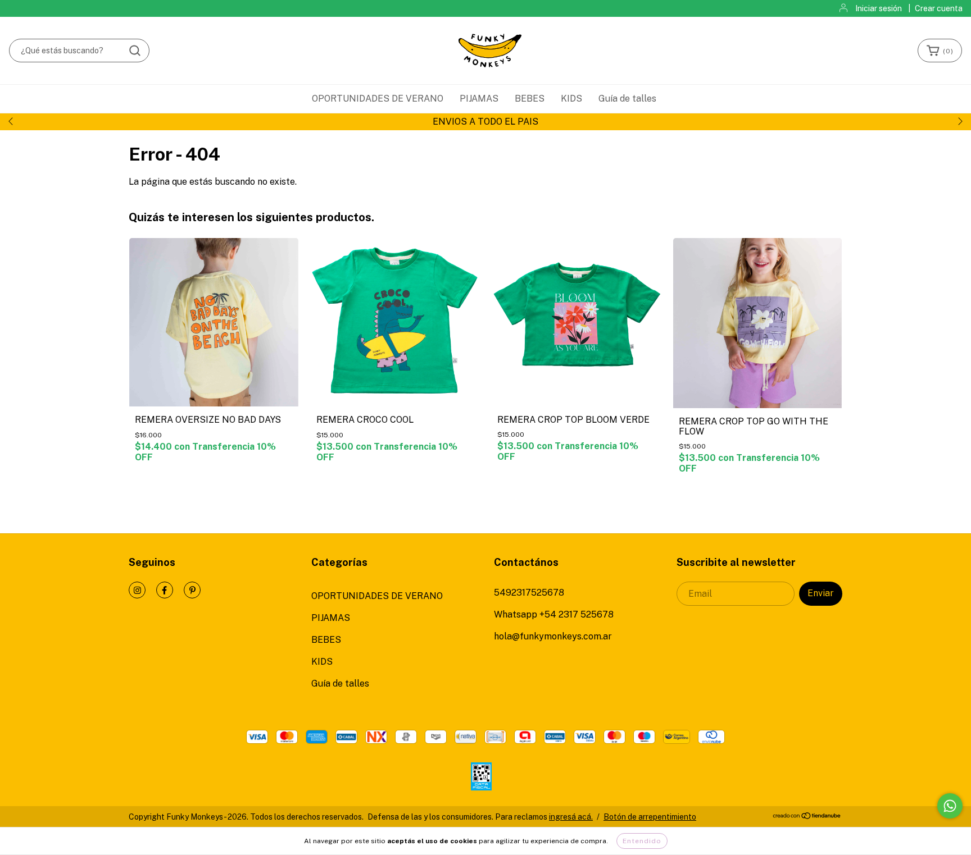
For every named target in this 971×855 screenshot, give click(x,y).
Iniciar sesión (878, 8)
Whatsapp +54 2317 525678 (554, 614)
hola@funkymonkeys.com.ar (553, 636)
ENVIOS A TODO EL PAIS (485, 121)
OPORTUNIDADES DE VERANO (377, 98)
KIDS (571, 98)
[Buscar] (135, 50)
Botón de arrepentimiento (650, 816)
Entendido (642, 841)
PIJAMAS (479, 98)
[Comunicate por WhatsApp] (950, 806)
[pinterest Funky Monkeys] (192, 590)
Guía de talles (627, 98)
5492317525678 (529, 592)
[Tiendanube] (807, 816)
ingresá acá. (571, 816)
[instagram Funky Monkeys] (137, 590)
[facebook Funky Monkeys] (164, 590)
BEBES (530, 98)
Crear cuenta (939, 8)
